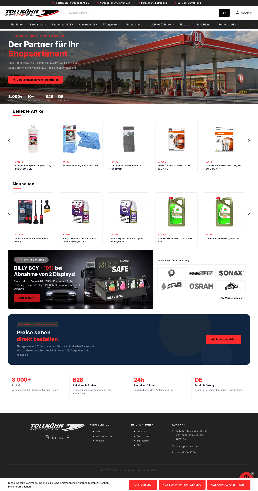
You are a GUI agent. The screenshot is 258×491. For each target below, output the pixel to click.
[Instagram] (47, 437)
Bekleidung (203, 24)
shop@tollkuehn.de (187, 446)
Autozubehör (87, 24)
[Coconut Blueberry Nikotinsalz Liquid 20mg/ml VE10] (224, 212)
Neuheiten (17, 24)
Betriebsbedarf (228, 24)
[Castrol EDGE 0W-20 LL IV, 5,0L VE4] (129, 212)
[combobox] (142, 13)
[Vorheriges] (9, 140)
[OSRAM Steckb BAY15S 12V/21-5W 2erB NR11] (176, 139)
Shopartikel (37, 24)
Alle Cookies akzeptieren (228, 484)
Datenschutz (144, 436)
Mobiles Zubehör (161, 24)
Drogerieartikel (61, 24)
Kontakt (100, 440)
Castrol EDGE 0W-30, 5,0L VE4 (175, 238)
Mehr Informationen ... (20, 486)
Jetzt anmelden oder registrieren (38, 79)
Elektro (184, 24)
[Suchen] (224, 13)
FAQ (139, 445)
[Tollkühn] (32, 13)
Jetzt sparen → (27, 297)
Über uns (142, 431)
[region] (129, 140)
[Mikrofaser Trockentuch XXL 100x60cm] (81, 139)
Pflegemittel (110, 24)
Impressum (143, 440)
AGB (98, 431)
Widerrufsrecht (104, 436)
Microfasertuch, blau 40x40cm (32, 165)
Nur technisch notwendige (182, 484)
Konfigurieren (143, 484)
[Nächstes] (249, 140)
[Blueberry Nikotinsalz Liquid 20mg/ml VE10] (81, 212)
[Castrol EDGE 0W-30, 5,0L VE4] (176, 212)
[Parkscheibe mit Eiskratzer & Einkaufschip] (224, 139)
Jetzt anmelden (225, 339)
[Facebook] (68, 437)
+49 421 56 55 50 (186, 452)
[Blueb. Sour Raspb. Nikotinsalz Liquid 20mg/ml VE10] (34, 212)
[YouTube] (61, 437)
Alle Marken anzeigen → (233, 298)
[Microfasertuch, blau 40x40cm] (34, 139)
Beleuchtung (134, 24)
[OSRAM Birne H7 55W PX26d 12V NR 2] (129, 139)
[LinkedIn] (54, 437)
